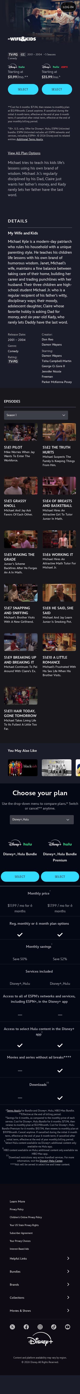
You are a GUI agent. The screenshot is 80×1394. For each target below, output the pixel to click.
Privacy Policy (16, 1209)
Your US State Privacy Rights (24, 1225)
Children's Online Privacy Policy (26, 1217)
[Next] (72, 767)
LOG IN (68, 7)
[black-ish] (23, 767)
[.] (12, 1326)
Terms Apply (14, 1110)
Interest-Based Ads (19, 1249)
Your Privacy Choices (20, 1241)
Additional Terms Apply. (30, 139)
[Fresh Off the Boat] (56, 767)
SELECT (23, 89)
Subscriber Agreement (21, 1233)
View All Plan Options (24, 153)
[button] (40, 1258)
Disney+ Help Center (51, 1160)
